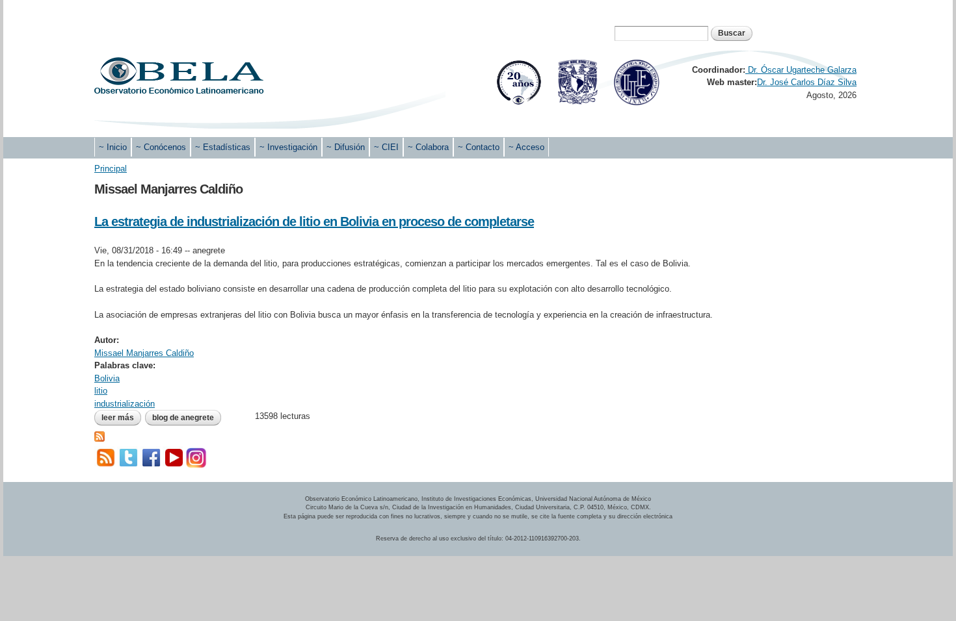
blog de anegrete (183, 417)
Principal (110, 168)
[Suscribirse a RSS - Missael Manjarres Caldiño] (99, 435)
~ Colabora (428, 147)
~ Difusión (345, 147)
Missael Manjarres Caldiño (144, 353)
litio (100, 391)
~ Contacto (478, 147)
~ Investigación (288, 147)
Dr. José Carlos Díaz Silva (806, 82)
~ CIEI (386, 147)
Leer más (121, 417)
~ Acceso (526, 147)
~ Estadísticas (222, 147)
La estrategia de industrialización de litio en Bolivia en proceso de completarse (314, 221)
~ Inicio (113, 147)
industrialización (124, 404)
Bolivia (107, 378)
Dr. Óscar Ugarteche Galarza (800, 70)
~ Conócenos (161, 147)
